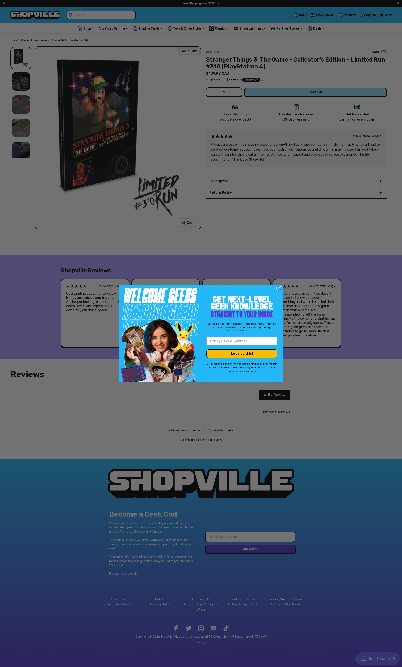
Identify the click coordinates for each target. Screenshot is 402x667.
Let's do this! (242, 353)
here (252, 370)
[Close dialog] (279, 288)
